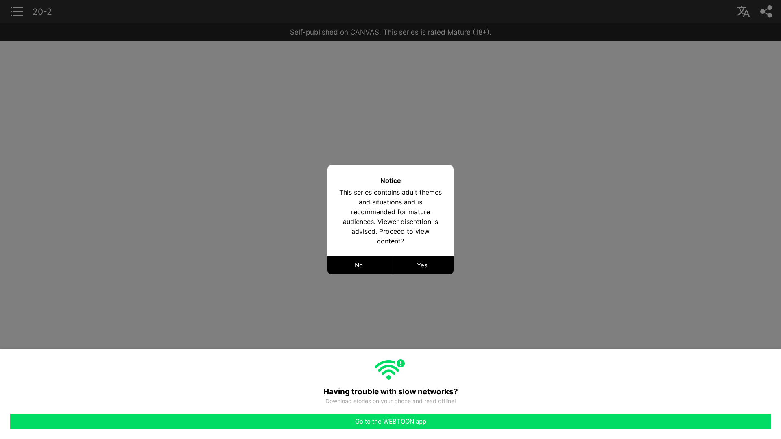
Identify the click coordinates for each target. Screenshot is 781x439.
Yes (422, 265)
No (359, 265)
